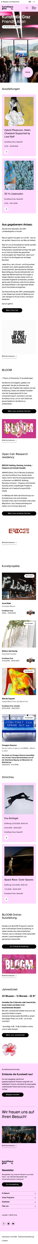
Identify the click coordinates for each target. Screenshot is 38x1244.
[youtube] (13, 1224)
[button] (27, 8)
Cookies (5, 1241)
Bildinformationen (8, 356)
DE (30, 2)
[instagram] (8, 1224)
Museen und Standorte (11, 2)
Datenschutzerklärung (26, 1237)
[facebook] (4, 1224)
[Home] (7, 8)
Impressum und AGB (9, 1237)
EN (34, 2)
